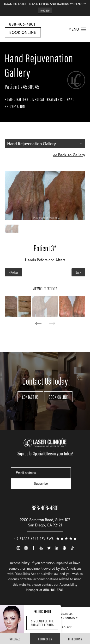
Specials (15, 639)
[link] (45, 503)
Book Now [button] (45, 10)
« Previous (13, 272)
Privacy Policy (61, 627)
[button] (83, 29)
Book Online (22, 32)
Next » (78, 272)
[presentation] (38, 323)
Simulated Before (42, 622)
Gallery (23, 99)
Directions (75, 639)
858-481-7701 (53, 589)
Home (9, 99)
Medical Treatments (47, 99)
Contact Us (30, 396)
